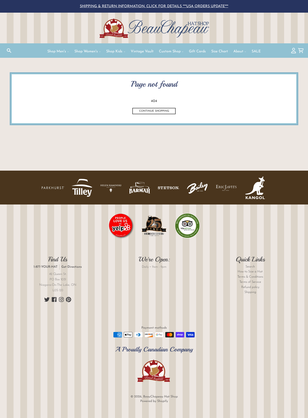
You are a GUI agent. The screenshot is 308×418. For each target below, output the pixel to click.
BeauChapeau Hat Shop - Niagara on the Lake (154, 28)
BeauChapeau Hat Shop (160, 396)
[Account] (293, 50)
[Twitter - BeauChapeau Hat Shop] (47, 299)
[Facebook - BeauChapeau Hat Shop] (54, 299)
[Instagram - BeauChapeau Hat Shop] (61, 299)
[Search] (9, 50)
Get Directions (71, 267)
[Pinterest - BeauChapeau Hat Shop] (68, 299)
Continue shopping (154, 111)
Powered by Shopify (154, 401)
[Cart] (300, 50)
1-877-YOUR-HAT (45, 267)
